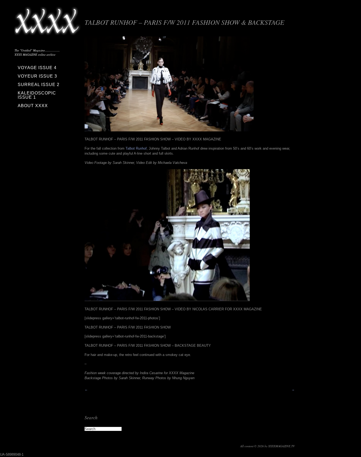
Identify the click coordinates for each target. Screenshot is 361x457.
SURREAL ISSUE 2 (38, 84)
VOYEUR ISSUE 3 (37, 76)
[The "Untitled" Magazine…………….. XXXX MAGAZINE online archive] (48, 31)
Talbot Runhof (136, 148)
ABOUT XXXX (33, 105)
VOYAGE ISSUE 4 (37, 67)
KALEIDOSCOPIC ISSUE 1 (37, 95)
